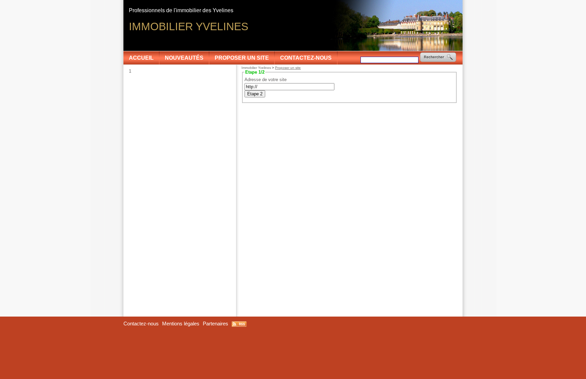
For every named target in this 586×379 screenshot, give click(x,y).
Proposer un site (242, 58)
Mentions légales (180, 323)
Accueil (141, 58)
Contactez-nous (306, 58)
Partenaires (215, 323)
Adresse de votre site (266, 79)
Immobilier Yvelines (256, 68)
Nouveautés (184, 58)
